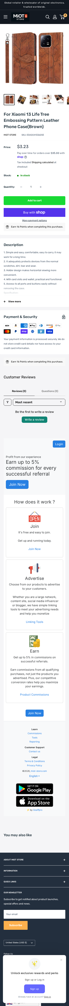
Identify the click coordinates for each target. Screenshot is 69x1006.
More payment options (34, 220)
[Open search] (48, 17)
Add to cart (35, 200)
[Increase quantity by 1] (41, 187)
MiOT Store (10, 135)
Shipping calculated (43, 162)
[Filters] (7, 402)
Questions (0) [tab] (50, 391)
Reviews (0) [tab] (19, 391)
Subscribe (15, 925)
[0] (62, 17)
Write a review (34, 419)
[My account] (55, 17)
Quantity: (9, 186)
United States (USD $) (16, 942)
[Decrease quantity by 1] (21, 187)
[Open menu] (5, 16)
